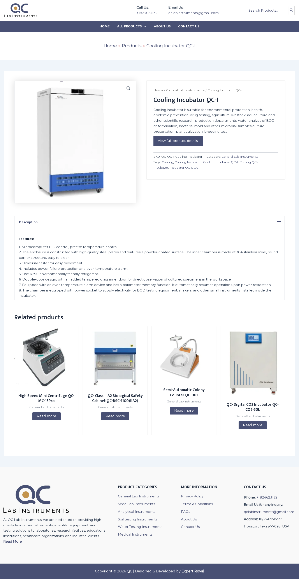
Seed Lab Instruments (136, 504)
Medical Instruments (135, 534)
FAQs (185, 511)
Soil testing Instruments (137, 519)
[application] (144, 26)
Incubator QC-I (181, 167)
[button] (128, 88)
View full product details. (178, 141)
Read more (46, 416)
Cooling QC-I (249, 162)
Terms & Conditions (197, 504)
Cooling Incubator (188, 162)
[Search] (291, 10)
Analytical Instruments (136, 511)
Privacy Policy (192, 496)
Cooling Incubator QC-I (220, 162)
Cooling (167, 162)
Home (158, 90)
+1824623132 (147, 13)
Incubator (160, 167)
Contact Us (190, 527)
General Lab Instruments (185, 90)
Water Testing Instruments (140, 527)
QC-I (197, 167)
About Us (189, 519)
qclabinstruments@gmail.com (193, 13)
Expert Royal (192, 571)
